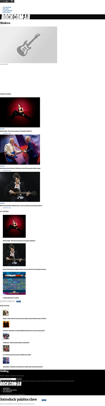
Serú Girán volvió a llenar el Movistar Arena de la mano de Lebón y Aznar (20, 168)
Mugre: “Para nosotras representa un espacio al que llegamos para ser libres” (24, 318)
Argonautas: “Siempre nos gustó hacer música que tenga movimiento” (23, 366)
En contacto (7, 391)
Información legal (10, 390)
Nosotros (6, 388)
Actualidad (7, 7)
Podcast (6, 9)
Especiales (6, 12)
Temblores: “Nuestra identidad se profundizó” (16, 342)
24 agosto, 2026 (7, 133)
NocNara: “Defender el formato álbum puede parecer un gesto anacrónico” (24, 330)
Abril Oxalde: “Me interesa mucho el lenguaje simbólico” (16, 131)
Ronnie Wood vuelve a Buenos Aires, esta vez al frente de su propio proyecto (21, 205)
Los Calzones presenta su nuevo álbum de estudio (17, 354)
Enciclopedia (7, 10)
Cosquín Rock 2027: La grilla (11, 297)
